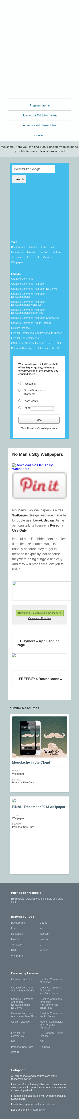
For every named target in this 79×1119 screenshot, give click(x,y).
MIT (50, 343)
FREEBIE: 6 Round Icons (39, 679)
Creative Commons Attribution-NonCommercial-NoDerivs (28, 303)
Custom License (20, 328)
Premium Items (39, 105)
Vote (39, 420)
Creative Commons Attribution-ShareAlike (35, 317)
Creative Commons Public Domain (31, 322)
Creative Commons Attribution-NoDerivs (34, 288)
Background (18, 247)
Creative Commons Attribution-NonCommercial (28, 295)
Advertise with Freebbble (39, 125)
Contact (39, 135)
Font (43, 247)
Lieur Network (46, 1104)
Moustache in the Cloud (31, 762)
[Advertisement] (39, 58)
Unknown (42, 348)
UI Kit (36, 257)
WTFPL (56, 348)
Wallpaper (17, 262)
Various (47, 257)
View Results (28, 428)
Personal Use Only (22, 348)
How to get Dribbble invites (39, 115)
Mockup (31, 252)
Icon (53, 247)
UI (27, 257)
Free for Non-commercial (25, 338)
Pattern (56, 252)
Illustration (17, 252)
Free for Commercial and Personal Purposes (36, 333)
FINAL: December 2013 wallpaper (38, 807)
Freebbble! (41, 8)
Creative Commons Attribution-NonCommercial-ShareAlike (28, 311)
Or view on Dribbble (39, 618)
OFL (59, 343)
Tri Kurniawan (37, 1109)
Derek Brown (43, 520)
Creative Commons (22, 278)
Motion (44, 252)
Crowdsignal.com (47, 428)
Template (16, 257)
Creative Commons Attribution (28, 283)
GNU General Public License (27, 343)
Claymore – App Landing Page (38, 643)
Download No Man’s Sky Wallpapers (39, 613)
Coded (33, 247)
